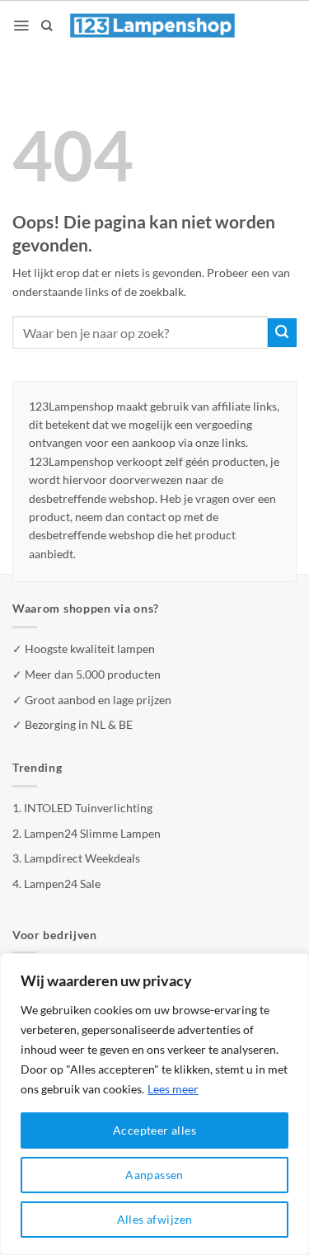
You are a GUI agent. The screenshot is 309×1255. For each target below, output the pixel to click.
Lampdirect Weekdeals (82, 858)
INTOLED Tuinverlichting (88, 808)
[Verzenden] (282, 332)
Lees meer (173, 1089)
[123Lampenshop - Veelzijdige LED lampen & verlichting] (152, 25)
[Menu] (21, 26)
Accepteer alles (154, 1130)
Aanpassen (154, 1175)
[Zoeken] (46, 25)
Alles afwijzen (155, 1219)
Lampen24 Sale (62, 884)
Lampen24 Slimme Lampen (92, 833)
